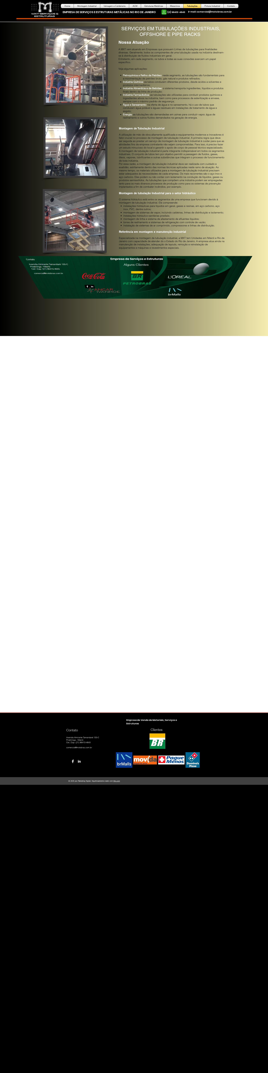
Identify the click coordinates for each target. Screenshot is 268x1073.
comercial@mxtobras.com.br (214, 11)
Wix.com (116, 781)
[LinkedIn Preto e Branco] (79, 761)
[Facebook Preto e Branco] (73, 761)
